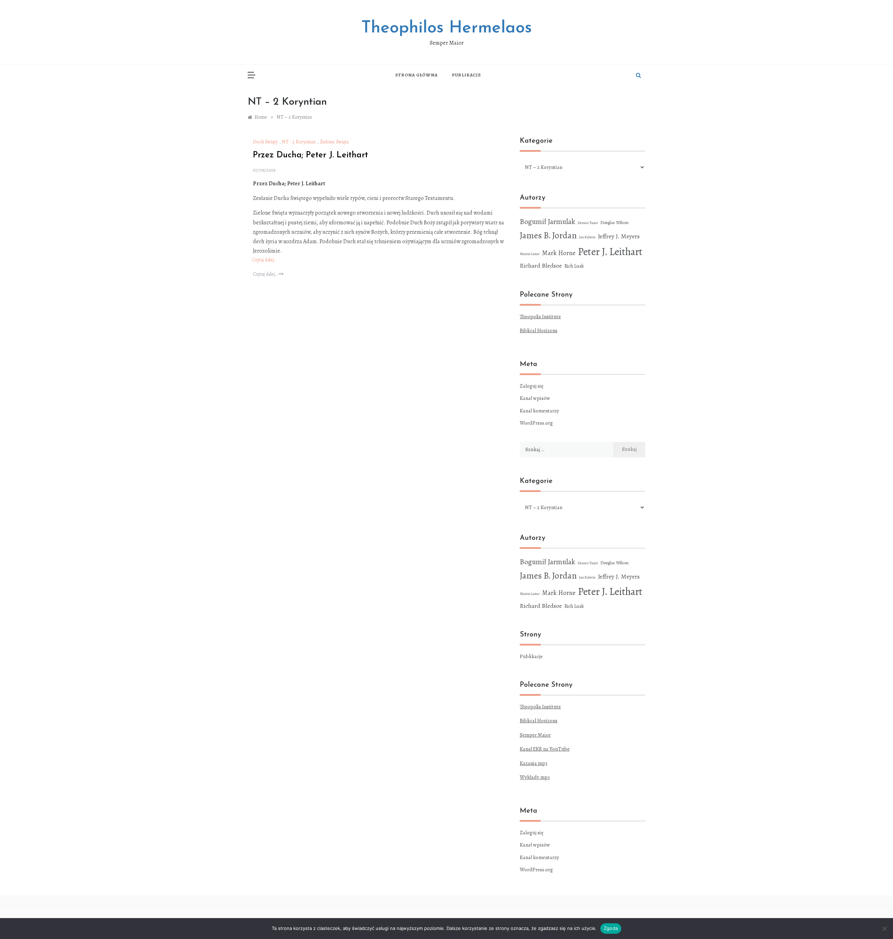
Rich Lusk (574, 266)
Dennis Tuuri (588, 222)
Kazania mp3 (533, 763)
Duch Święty (265, 142)
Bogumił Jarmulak (547, 221)
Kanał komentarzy (539, 410)
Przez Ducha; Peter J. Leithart (310, 155)
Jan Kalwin (587, 237)
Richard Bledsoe (541, 265)
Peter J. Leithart (610, 252)
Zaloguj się (531, 385)
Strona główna (416, 75)
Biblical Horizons (538, 330)
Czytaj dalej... (266, 274)
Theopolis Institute (540, 316)
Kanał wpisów (535, 398)
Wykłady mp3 (535, 777)
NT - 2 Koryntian (299, 142)
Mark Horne (559, 252)
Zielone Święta (334, 142)
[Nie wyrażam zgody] (884, 928)
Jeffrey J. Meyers (619, 236)
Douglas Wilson (614, 222)
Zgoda (611, 928)
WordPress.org (536, 422)
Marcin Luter (530, 253)
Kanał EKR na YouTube (545, 748)
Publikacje (466, 75)
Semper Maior (535, 734)
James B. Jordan (548, 235)
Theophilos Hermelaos (446, 28)
